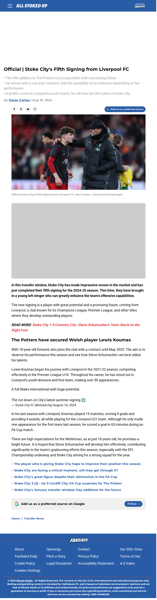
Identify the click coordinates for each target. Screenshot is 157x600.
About (19, 549)
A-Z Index (127, 563)
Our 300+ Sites (131, 549)
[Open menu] (10, 5)
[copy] (35, 109)
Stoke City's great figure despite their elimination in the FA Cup (65, 477)
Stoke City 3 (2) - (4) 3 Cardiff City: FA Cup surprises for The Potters (68, 483)
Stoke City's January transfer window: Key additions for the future (67, 490)
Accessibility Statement (96, 563)
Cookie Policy (25, 563)
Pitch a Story (56, 556)
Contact (84, 549)
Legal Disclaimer (59, 563)
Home (15, 518)
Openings (54, 549)
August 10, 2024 (64, 405)
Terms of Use (130, 556)
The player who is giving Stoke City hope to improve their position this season (77, 464)
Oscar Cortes (19, 100)
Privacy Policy (88, 556)
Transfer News (34, 518)
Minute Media (24, 580)
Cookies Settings (27, 570)
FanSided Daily (26, 556)
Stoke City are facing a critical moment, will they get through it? (66, 470)
